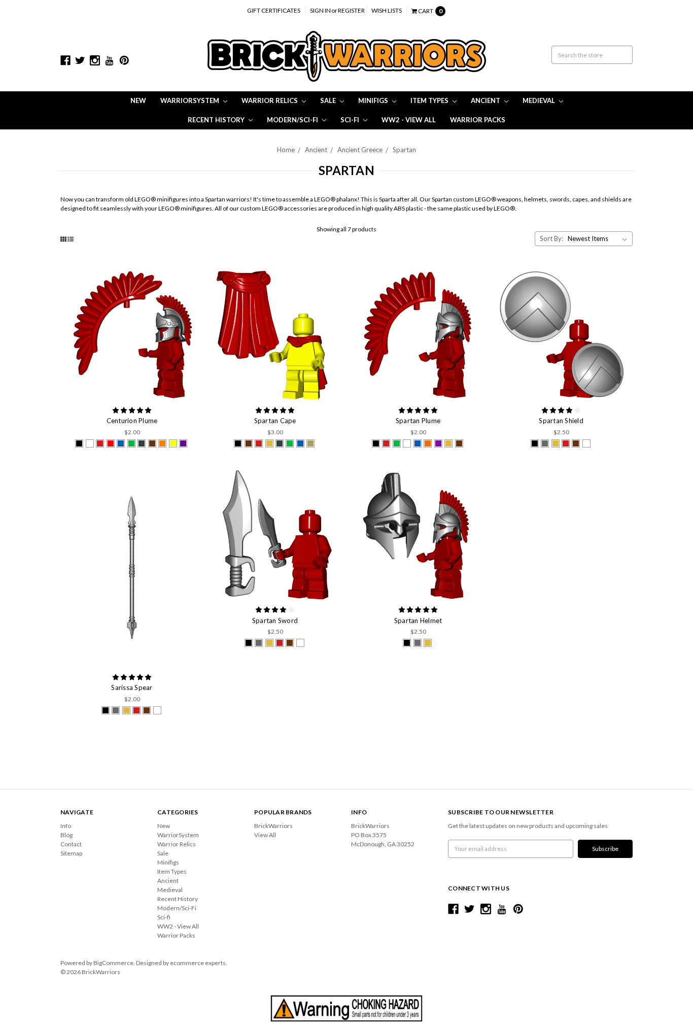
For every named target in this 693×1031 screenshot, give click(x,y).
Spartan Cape (275, 421)
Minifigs (374, 100)
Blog (66, 835)
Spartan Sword (275, 620)
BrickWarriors (273, 826)
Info (65, 826)
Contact (71, 844)
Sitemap (71, 853)
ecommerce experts (198, 963)
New (138, 100)
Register (351, 10)
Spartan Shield (561, 421)
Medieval (540, 100)
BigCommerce (113, 963)
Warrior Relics (270, 100)
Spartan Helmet (418, 620)
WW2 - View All (409, 120)
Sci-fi (350, 120)
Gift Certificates (273, 10)
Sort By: (551, 238)
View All (265, 835)
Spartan (404, 150)
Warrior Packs (477, 120)
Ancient (486, 100)
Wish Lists (386, 10)
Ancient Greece (360, 150)
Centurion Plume (132, 421)
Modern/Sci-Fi (293, 120)
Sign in (320, 10)
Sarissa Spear (131, 687)
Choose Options (132, 334)
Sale (328, 100)
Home (286, 150)
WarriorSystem (190, 100)
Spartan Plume (418, 421)
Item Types (430, 100)
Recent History (217, 120)
